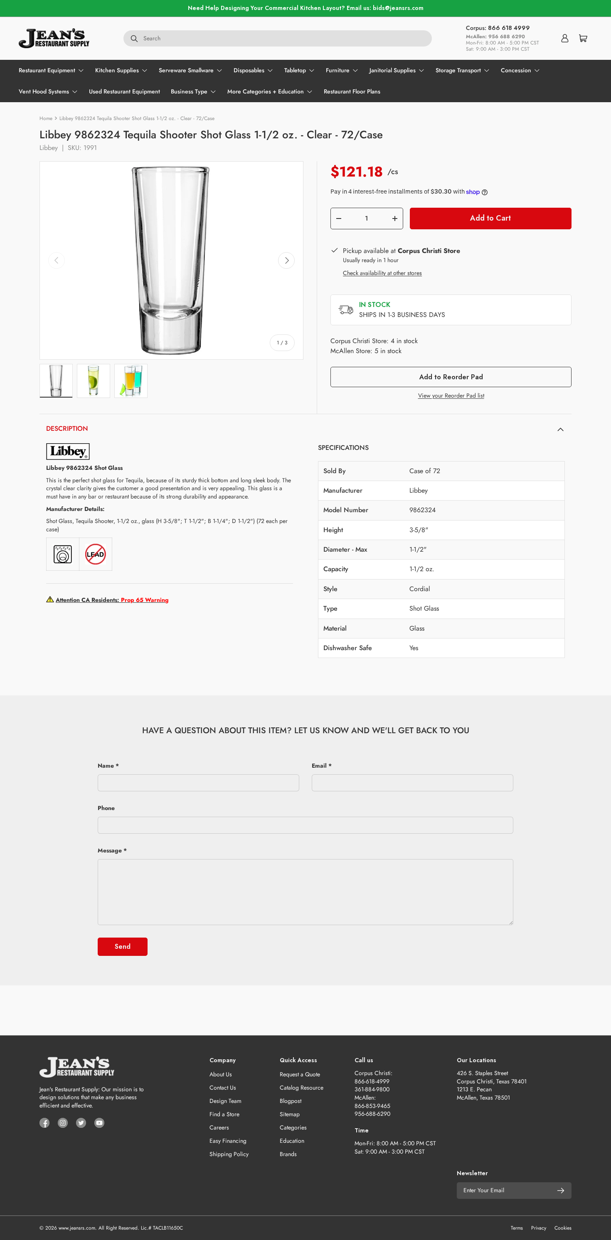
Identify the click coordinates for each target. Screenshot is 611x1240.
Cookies (563, 1228)
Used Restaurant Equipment (124, 91)
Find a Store (224, 1114)
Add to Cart (490, 218)
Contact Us (222, 1087)
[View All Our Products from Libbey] (68, 447)
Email (319, 765)
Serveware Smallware (186, 70)
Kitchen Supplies (117, 70)
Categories (293, 1127)
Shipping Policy (229, 1154)
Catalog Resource (301, 1087)
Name (106, 765)
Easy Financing (227, 1141)
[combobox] (277, 38)
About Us (220, 1074)
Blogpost (290, 1101)
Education (292, 1141)
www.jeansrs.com (77, 1228)
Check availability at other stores (382, 273)
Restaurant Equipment (47, 70)
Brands (288, 1154)
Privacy (538, 1228)
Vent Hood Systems (44, 91)
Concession (516, 70)
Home (45, 118)
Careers (219, 1127)
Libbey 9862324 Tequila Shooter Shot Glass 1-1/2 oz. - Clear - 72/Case (136, 118)
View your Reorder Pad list (451, 395)
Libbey (48, 147)
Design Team (225, 1101)
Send (123, 946)
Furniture (338, 70)
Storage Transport (458, 70)
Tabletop (295, 70)
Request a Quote (300, 1074)
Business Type (189, 91)
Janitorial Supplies (393, 70)
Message (110, 850)
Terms (517, 1228)
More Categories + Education (265, 91)
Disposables (249, 70)
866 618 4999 (509, 28)
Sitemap (290, 1114)
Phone (106, 808)
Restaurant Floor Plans (352, 91)
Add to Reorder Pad (451, 377)
